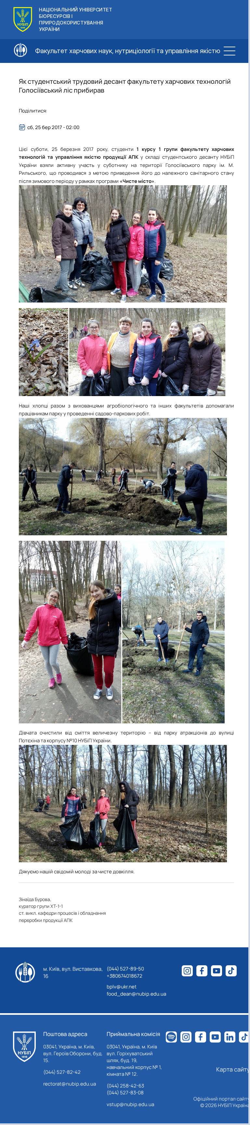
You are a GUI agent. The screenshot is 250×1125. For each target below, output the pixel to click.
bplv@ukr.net (122, 986)
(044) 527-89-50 (125, 968)
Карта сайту (233, 1069)
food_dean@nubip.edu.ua (136, 993)
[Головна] (24, 1046)
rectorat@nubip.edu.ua (69, 1083)
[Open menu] (229, 51)
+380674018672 (124, 975)
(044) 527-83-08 (125, 1092)
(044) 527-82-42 (62, 1072)
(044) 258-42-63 (125, 1085)
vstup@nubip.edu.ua (130, 1104)
